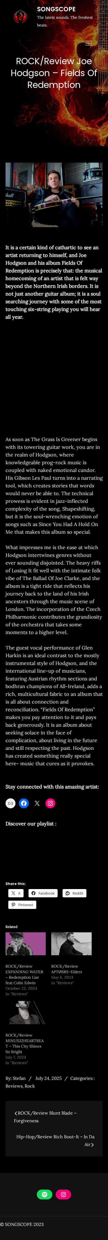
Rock (30, 1086)
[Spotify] (44, 1194)
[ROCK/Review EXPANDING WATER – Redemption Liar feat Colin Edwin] (26, 943)
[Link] (11, 803)
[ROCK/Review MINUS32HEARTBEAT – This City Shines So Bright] (26, 1012)
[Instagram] (50, 803)
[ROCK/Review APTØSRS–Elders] (71, 943)
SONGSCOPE (56, 9)
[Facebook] (24, 803)
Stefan (19, 1078)
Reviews (14, 1086)
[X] (37, 803)
